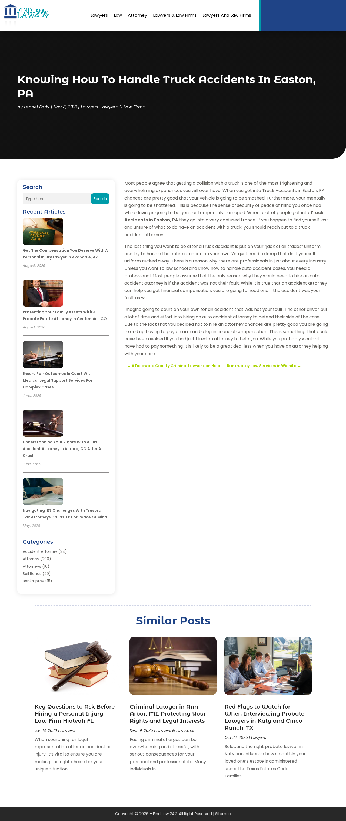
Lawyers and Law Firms (226, 15)
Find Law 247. (165, 813)
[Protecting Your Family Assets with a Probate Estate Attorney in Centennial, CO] (43, 294)
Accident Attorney (40, 551)
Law (118, 15)
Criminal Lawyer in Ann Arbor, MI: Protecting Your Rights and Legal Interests (168, 713)
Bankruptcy (33, 581)
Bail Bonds (32, 573)
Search (100, 198)
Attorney (137, 15)
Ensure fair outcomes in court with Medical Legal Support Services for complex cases (58, 380)
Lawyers (99, 15)
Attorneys (32, 566)
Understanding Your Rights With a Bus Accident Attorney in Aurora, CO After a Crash (62, 448)
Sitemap (223, 813)
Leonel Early (36, 107)
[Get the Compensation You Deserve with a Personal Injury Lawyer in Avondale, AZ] (43, 232)
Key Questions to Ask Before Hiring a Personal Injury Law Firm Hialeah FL (75, 713)
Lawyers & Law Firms (175, 15)
